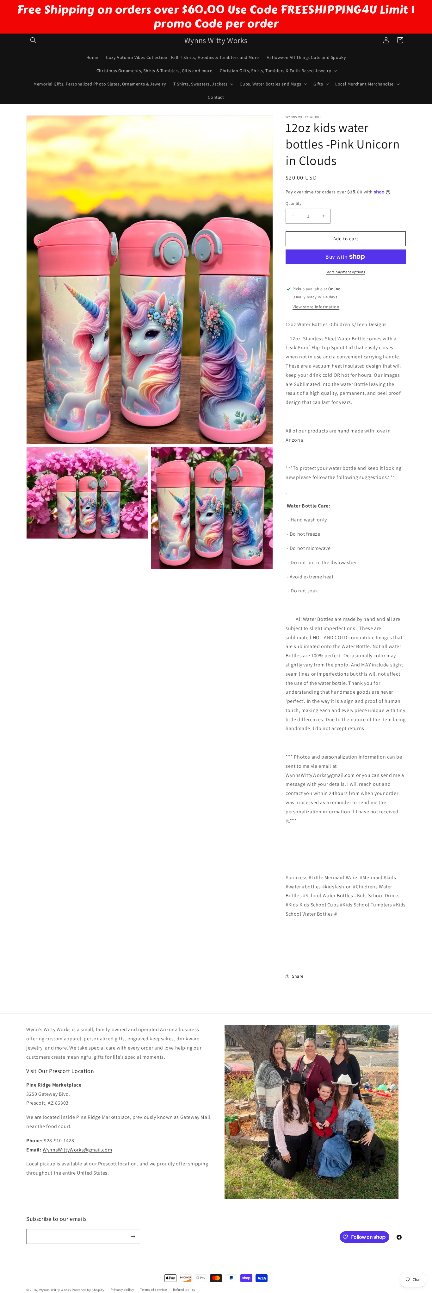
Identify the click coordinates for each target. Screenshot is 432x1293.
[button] (33, 40)
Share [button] (298, 976)
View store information (316, 307)
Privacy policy (122, 1289)
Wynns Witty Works (55, 1290)
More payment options (345, 271)
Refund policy (184, 1289)
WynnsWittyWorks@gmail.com (77, 1149)
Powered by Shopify (88, 1290)
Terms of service (153, 1289)
